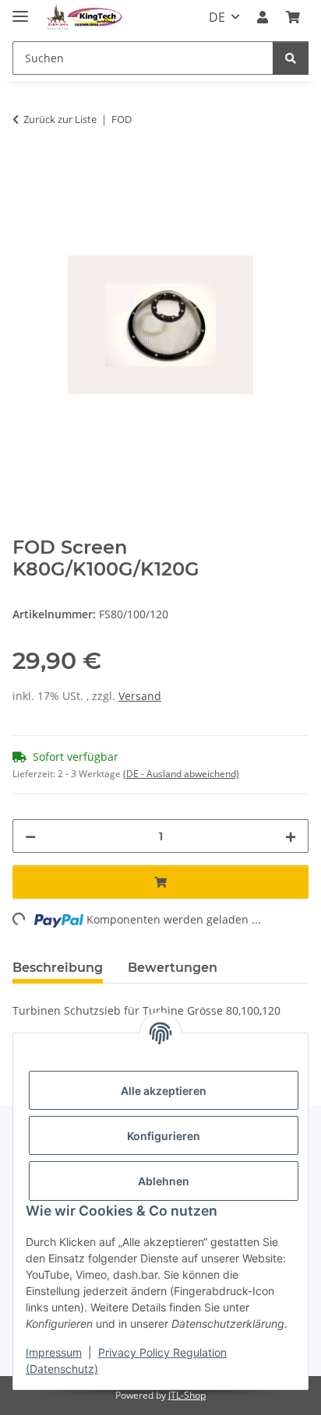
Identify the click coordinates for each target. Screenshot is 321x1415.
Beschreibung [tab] (57, 967)
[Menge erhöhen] (290, 836)
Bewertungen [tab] (172, 967)
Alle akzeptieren (163, 1090)
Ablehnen (163, 1181)
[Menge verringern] (30, 836)
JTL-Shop (187, 1395)
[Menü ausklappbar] (20, 9)
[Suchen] (291, 58)
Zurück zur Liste (60, 119)
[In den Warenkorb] (24, 168)
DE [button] (217, 17)
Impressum (54, 1352)
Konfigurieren (163, 1135)
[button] (263, 17)
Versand (139, 695)
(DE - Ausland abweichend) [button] (181, 773)
